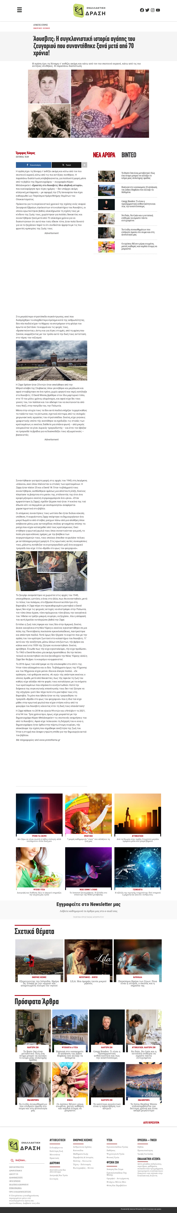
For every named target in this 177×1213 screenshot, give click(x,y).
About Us (13, 1174)
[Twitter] (147, 10)
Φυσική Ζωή (113, 1162)
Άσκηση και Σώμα (115, 1169)
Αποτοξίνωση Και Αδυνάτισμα (58, 1171)
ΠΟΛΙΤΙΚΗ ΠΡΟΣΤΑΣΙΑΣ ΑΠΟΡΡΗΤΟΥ (88, 917)
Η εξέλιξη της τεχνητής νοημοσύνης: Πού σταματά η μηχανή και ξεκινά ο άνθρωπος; (138, 893)
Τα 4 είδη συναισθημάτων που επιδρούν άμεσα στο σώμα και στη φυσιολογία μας (137, 232)
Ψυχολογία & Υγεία (70, 1047)
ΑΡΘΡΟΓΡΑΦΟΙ (15, 1170)
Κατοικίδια (137, 977)
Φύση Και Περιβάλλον (117, 1185)
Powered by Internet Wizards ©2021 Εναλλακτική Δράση (141, 1209)
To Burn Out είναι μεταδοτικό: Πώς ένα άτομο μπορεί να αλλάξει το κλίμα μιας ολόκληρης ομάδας (138, 175)
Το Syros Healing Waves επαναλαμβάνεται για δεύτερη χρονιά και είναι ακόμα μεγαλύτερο (144, 1107)
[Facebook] (142, 10)
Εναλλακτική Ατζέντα (148, 1159)
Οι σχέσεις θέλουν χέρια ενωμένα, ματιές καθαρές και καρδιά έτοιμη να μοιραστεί (139, 246)
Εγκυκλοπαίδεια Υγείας (117, 1147)
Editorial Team (22, 157)
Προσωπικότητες (145, 1150)
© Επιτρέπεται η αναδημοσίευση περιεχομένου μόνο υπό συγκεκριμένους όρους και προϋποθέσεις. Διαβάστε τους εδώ (24, 1199)
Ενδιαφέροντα (33, 1100)
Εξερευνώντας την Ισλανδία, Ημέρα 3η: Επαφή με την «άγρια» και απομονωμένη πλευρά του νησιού (39, 983)
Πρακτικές (54, 1158)
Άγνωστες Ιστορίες (40, 25)
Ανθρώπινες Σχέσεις (82, 1147)
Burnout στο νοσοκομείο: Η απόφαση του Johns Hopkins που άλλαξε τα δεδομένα (139, 189)
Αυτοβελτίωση (137, 1047)
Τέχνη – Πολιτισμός (82, 1164)
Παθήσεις (111, 1150)
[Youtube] (158, 10)
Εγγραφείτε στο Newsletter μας (88, 904)
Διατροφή (55, 1163)
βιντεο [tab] (129, 155)
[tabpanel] (125, 210)
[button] (19, 10)
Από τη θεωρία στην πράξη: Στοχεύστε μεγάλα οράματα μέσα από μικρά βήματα (138, 840)
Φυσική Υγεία (113, 1157)
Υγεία (109, 1140)
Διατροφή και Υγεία (59, 1175)
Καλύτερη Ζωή (33, 1047)
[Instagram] (153, 10)
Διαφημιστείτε (16, 1177)
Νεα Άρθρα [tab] (104, 155)
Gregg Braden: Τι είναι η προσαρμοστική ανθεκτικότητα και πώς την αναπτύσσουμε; (138, 204)
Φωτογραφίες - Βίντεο (88, 977)
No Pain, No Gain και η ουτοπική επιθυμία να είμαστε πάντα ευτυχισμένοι (137, 218)
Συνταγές (54, 1178)
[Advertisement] (51, 275)
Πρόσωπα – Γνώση (147, 1140)
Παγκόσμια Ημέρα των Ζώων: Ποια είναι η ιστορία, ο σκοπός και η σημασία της (137, 983)
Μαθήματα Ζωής (80, 1154)
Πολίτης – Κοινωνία (82, 1161)
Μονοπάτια (55, 1154)
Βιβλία (70, 1100)
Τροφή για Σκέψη (145, 1154)
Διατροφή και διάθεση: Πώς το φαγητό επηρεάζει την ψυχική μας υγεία (39, 893)
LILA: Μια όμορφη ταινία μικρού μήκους (88, 982)
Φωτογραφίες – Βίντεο (83, 1168)
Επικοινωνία (15, 1188)
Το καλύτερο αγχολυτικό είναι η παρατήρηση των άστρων (107, 1106)
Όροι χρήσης (14, 1181)
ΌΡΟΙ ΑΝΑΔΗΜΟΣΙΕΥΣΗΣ (20, 1191)
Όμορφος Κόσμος (41, 28)
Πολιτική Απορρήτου (18, 1184)
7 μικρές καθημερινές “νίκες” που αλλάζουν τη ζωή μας (88, 840)
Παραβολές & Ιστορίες (83, 1157)
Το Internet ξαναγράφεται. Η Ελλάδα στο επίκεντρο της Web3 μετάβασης (88, 893)
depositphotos (16, 1167)
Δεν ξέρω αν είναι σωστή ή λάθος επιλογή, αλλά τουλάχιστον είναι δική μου (39, 840)
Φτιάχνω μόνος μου (116, 1182)
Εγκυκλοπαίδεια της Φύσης (117, 1173)
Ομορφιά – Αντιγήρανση (118, 1178)
